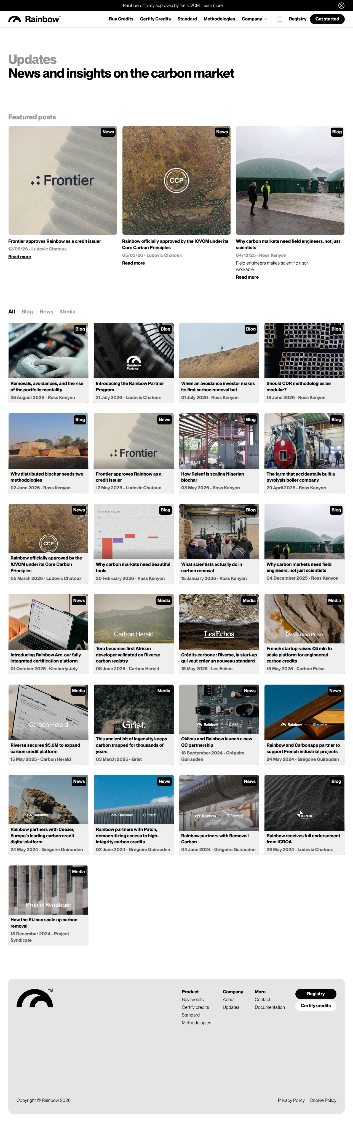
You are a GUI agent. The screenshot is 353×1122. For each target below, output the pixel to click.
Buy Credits (121, 19)
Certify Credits (155, 19)
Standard (187, 19)
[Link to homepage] (34, 19)
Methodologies (219, 19)
